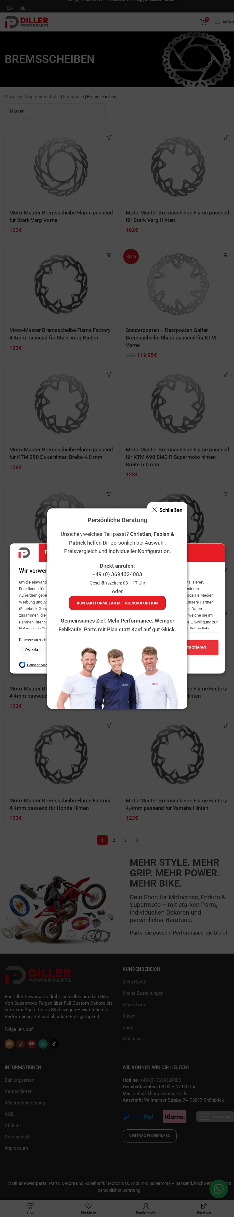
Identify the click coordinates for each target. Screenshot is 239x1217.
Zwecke (32, 649)
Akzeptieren (193, 648)
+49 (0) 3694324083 (117, 574)
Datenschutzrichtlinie (37, 640)
